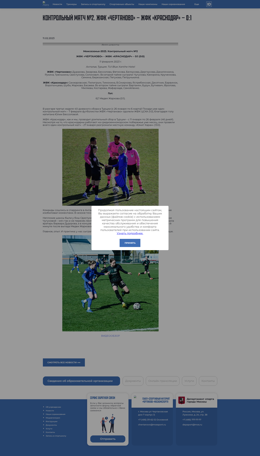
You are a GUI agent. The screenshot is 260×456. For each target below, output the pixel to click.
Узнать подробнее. (130, 233)
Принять (130, 243)
